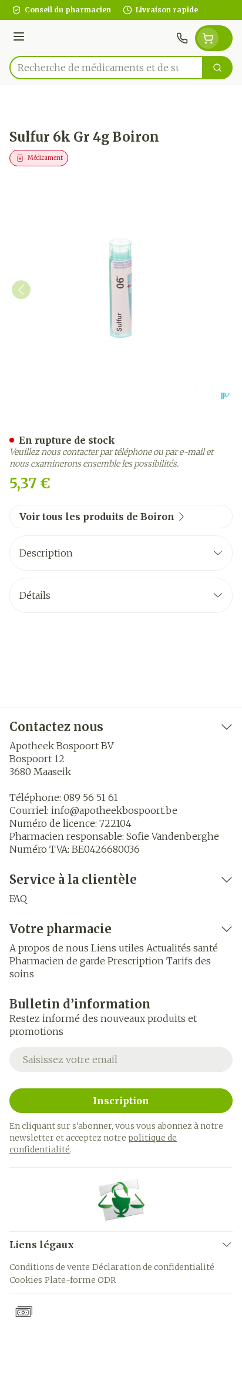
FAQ (18, 898)
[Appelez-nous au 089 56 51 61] (182, 38)
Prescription (135, 961)
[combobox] (106, 67)
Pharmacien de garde (57, 961)
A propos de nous (49, 948)
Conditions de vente (49, 1267)
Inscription (121, 1101)
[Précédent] (21, 289)
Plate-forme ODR (80, 1280)
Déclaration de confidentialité (153, 1267)
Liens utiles (117, 948)
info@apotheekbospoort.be (114, 810)
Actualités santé (182, 948)
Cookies (25, 1280)
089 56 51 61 (90, 797)
